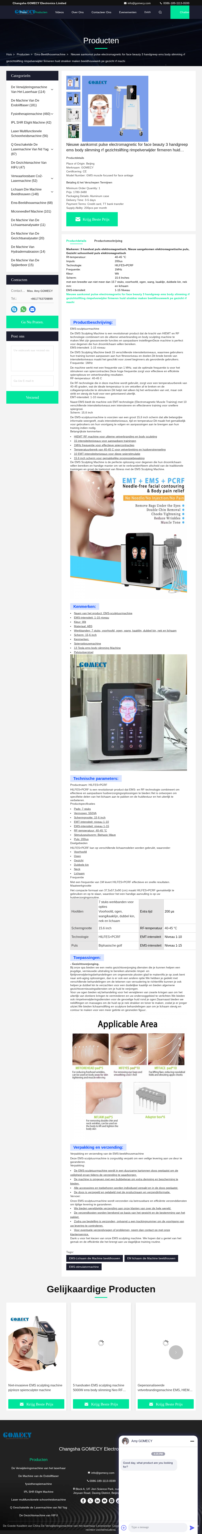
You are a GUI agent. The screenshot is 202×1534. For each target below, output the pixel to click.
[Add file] (124, 1527)
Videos (59, 12)
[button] (73, 136)
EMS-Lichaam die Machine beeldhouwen (94, 1258)
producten (23, 54)
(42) (31, 122)
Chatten (184, 12)
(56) (29, 133)
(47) (29, 165)
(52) (27, 178)
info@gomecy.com (140, 3)
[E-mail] (32, 309)
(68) (32, 202)
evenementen (128, 12)
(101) (31, 211)
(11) (28, 222)
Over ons (78, 12)
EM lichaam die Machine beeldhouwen (151, 1258)
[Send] (192, 1527)
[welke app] (23, 309)
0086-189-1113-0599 (176, 3)
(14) (28, 249)
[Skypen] (14, 309)
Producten (41, 12)
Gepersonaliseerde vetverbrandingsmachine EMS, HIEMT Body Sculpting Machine (100, 1388)
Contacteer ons (101, 12)
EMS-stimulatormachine (84, 1266)
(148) (26, 192)
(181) (25, 103)
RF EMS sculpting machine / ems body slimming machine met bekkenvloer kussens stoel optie (165, 1388)
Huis (9, 54)
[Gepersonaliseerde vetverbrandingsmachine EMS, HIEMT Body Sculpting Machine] (101, 1343)
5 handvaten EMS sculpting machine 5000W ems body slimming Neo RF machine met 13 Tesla (34, 1388)
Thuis (23, 12)
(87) (30, 149)
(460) (30, 114)
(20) (27, 236)
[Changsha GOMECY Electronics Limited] (101, 1435)
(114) (29, 89)
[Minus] (192, 1441)
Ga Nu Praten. (32, 322)
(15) (25, 263)
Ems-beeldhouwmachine (50, 54)
